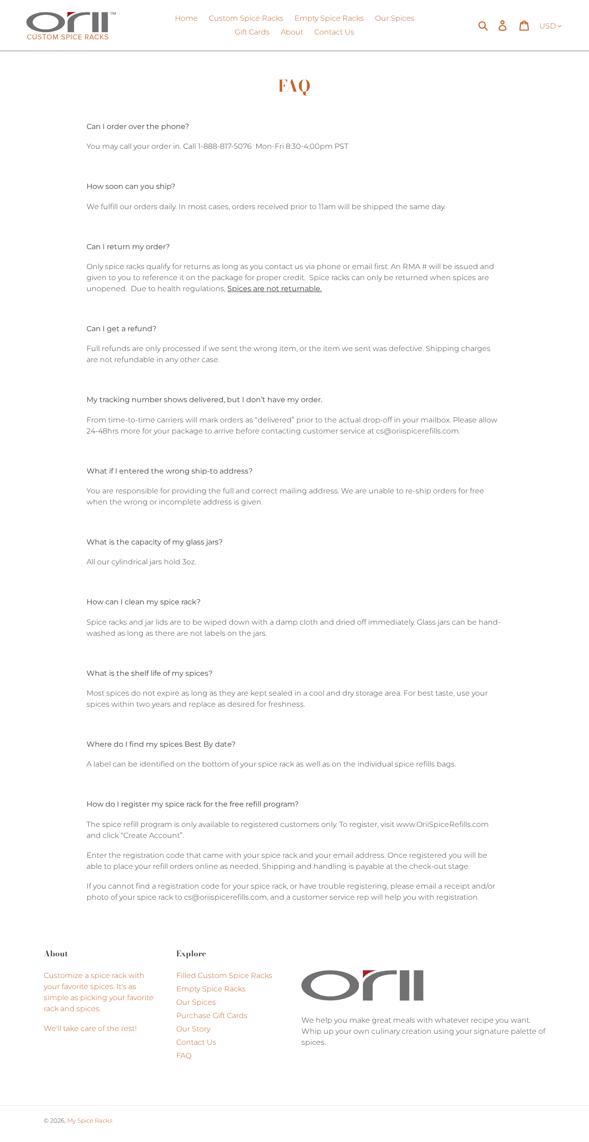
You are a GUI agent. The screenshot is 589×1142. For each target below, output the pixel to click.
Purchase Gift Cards (212, 1015)
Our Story (193, 1029)
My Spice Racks (89, 1120)
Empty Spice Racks (211, 988)
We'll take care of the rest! (91, 1028)
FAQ (183, 1055)
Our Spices (196, 1002)
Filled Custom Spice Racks (224, 975)
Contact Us (196, 1042)
